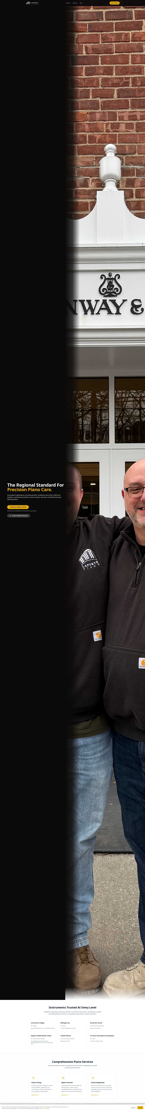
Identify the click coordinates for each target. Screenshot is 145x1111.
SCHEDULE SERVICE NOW (18, 507)
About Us (75, 3)
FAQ (81, 3)
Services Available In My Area (19, 515)
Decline (133, 1107)
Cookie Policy (46, 1108)
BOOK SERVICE (114, 3)
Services (68, 3)
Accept (140, 1107)
